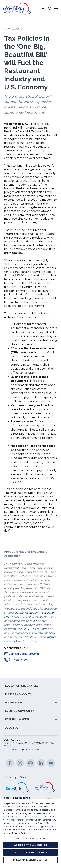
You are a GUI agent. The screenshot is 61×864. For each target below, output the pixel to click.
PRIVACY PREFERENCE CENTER (30, 860)
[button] (50, 8)
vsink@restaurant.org (24, 653)
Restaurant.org (45, 633)
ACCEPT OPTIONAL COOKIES (30, 845)
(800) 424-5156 (30, 749)
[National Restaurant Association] (17, 8)
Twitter (51, 637)
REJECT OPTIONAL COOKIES (30, 852)
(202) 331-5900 (18, 659)
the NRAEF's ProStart (31, 629)
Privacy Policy (19, 833)
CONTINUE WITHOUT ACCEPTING (30, 838)
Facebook (10, 641)
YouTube (30, 641)
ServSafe (40, 620)
